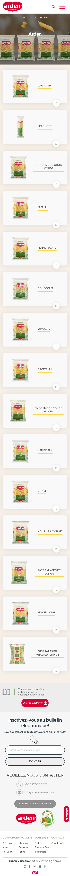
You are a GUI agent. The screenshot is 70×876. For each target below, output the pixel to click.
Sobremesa (40, 851)
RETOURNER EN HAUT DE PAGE (67, 814)
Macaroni (23, 843)
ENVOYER (35, 761)
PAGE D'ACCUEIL (30, 17)
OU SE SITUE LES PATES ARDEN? (35, 803)
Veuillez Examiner (33, 702)
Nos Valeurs (8, 851)
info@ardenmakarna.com (39, 792)
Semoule (23, 847)
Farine (22, 851)
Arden (38, 843)
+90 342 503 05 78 (36, 784)
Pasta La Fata (42, 847)
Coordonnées (58, 843)
